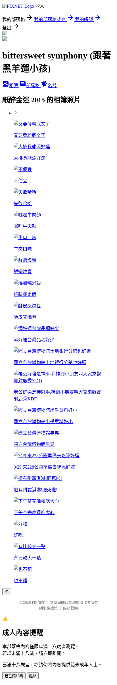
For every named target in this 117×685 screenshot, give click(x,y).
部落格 (33, 85)
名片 (52, 85)
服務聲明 (70, 608)
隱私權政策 (48, 608)
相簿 (14, 85)
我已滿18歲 (14, 676)
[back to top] (6, 591)
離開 (32, 676)
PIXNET (38, 602)
